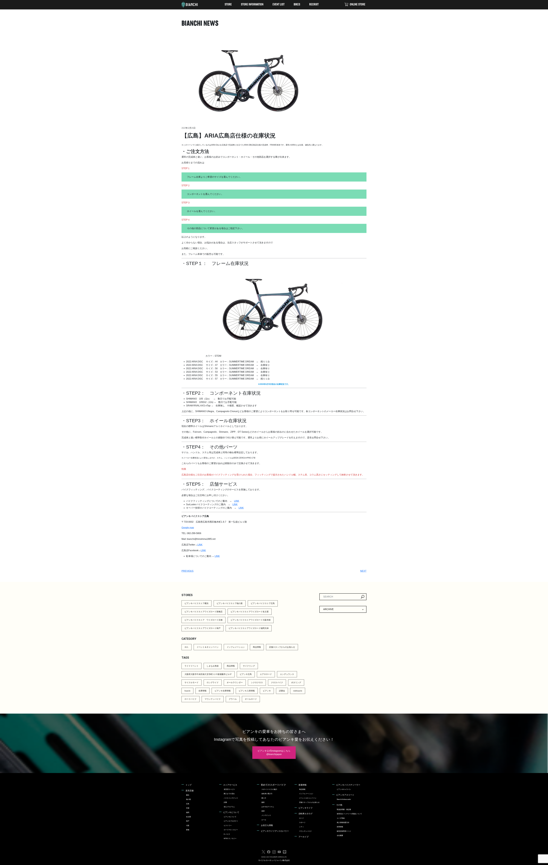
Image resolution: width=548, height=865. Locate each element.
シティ (301, 827)
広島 (187, 804)
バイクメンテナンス (231, 798)
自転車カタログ (306, 813)
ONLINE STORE (357, 4)
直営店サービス (229, 789)
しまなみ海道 (213, 666)
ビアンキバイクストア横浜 (196, 603)
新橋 (187, 830)
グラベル (233, 699)
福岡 (187, 812)
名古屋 (188, 817)
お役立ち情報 (267, 825)
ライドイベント (192, 666)
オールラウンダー (235, 682)
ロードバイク (191, 699)
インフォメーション (236, 647)
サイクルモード (192, 682)
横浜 (187, 795)
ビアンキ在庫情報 (223, 691)
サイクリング (249, 666)
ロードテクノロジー (231, 830)
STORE (228, 4)
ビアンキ (267, 691)
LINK (236, 501)
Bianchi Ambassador (344, 799)
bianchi (187, 691)
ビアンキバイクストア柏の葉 (230, 603)
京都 (187, 808)
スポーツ (302, 822)
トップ (189, 785)
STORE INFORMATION (252, 4)
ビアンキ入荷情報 (247, 691)
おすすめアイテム (267, 807)
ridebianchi (297, 691)
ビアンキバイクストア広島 (263, 603)
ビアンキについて (231, 812)
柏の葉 (188, 799)
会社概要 (340, 835)
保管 (263, 811)
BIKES (297, 4)
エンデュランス (287, 674)
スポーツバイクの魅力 (269, 789)
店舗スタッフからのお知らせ (282, 647)
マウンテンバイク (213, 699)
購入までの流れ (229, 793)
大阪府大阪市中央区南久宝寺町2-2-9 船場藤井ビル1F (208, 674)
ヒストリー (228, 825)
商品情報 (257, 647)
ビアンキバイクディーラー (348, 785)
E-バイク (227, 834)
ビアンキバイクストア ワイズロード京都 (203, 620)
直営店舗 (190, 790)
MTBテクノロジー (230, 838)
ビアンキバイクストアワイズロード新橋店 (203, 612)
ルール (263, 820)
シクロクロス (257, 682)
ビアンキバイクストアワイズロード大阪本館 (251, 620)
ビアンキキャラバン (344, 789)
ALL (187, 647)
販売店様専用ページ (344, 831)
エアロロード (266, 674)
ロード (301, 818)
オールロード (251, 699)
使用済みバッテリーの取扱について (349, 814)
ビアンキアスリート (345, 795)
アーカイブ (304, 837)
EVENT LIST (279, 4)
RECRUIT (314, 4)
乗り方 (263, 798)
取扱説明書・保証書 (344, 809)
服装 (263, 802)
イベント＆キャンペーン (208, 647)
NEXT (363, 571)
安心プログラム (229, 807)
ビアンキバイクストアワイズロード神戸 (202, 628)
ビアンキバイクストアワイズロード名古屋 (250, 612)
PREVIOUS (188, 571)
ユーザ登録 (341, 818)
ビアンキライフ (306, 808)
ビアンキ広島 (246, 674)
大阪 (187, 825)
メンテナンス (266, 815)
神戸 (187, 821)
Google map (188, 527)
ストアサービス (230, 785)
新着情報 (303, 785)
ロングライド (213, 682)
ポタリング (296, 682)
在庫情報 (202, 691)
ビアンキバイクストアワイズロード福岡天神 (249, 628)
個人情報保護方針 (343, 822)
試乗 (225, 802)
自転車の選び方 (266, 793)
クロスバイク (277, 682)
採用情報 (340, 827)
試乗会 (282, 691)
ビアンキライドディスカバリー (275, 831)
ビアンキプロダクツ (231, 821)
